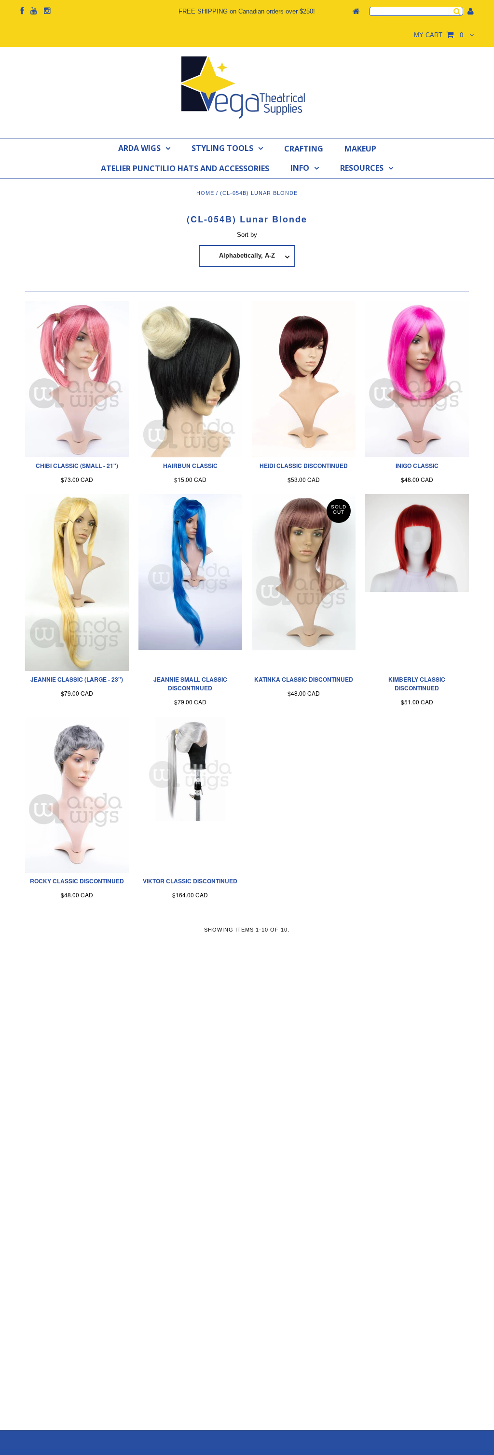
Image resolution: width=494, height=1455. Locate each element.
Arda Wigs (139, 148)
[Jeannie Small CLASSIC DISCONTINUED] (190, 572)
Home (205, 193)
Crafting (303, 148)
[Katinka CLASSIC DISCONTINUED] (304, 572)
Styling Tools (222, 148)
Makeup (360, 148)
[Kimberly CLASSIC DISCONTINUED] (417, 542)
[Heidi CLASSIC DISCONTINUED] (304, 379)
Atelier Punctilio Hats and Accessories (185, 168)
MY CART (438, 35)
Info (299, 168)
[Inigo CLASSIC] (417, 379)
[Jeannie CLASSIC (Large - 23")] (77, 582)
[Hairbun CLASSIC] (190, 379)
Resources (362, 168)
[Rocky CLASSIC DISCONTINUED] (77, 795)
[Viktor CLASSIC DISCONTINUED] (190, 769)
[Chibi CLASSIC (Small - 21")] (77, 379)
